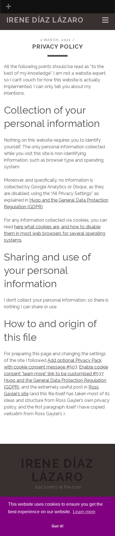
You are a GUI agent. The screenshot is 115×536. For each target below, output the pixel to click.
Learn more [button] (84, 511)
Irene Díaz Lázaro (45, 20)
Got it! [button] (58, 526)
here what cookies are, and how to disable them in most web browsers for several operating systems (54, 233)
